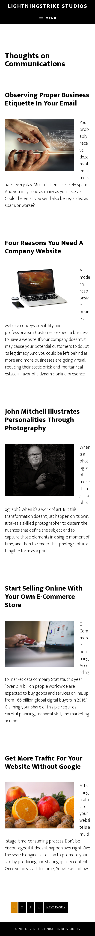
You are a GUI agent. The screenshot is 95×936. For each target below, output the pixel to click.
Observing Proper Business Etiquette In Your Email (47, 99)
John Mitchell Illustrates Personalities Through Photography (42, 420)
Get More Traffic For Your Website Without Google (43, 762)
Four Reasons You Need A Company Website (44, 247)
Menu (51, 18)
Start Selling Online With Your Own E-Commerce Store (44, 597)
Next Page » (55, 908)
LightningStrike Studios (47, 6)
